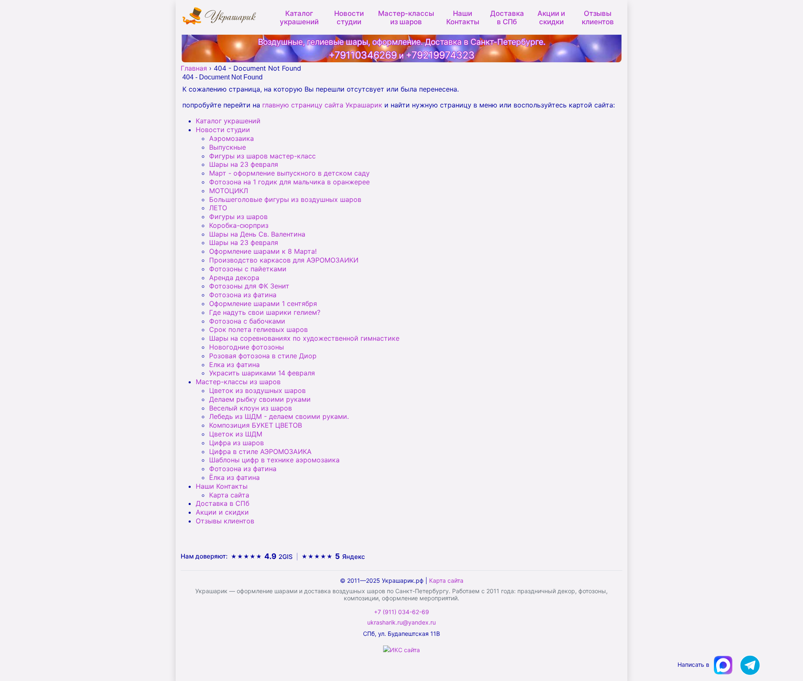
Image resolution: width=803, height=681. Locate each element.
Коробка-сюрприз (239, 225)
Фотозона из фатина (242, 295)
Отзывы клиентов (598, 16)
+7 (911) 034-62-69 (401, 612)
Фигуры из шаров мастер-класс (262, 156)
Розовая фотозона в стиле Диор (263, 356)
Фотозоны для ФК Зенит (249, 286)
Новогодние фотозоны (246, 347)
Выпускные (227, 147)
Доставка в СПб (507, 16)
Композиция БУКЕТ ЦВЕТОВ (255, 425)
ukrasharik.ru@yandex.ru (401, 622)
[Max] (724, 664)
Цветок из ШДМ (235, 434)
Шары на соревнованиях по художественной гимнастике (304, 338)
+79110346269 (363, 55)
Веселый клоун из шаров (250, 408)
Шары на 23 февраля (243, 164)
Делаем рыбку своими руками (260, 399)
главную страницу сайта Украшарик (322, 105)
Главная (194, 68)
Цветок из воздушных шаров (257, 390)
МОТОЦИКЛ (228, 190)
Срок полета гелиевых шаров (258, 329)
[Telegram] (750, 664)
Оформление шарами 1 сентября (263, 303)
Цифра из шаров (236, 443)
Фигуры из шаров (238, 216)
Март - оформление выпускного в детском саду (289, 173)
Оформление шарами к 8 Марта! (263, 251)
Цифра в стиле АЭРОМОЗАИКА (260, 451)
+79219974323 (440, 55)
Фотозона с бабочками (247, 321)
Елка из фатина (234, 364)
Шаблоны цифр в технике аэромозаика (274, 460)
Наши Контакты (462, 16)
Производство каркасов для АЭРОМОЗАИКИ (283, 260)
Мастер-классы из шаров (406, 16)
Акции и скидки (551, 16)
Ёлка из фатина (234, 477)
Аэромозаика (231, 138)
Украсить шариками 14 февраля (262, 373)
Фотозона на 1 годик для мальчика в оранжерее (289, 182)
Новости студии (349, 16)
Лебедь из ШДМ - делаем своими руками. (279, 416)
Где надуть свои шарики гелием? (264, 312)
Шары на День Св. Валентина (257, 234)
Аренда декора (234, 277)
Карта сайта (229, 495)
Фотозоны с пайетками (247, 269)
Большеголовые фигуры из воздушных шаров (285, 199)
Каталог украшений (299, 16)
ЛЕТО (218, 208)
